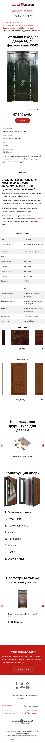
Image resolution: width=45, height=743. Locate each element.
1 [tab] (17, 459)
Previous (2, 445)
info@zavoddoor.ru (30, 713)
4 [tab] (27, 459)
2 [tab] (21, 459)
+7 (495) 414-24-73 (22, 16)
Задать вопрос (23, 669)
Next (43, 445)
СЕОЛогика (14, 739)
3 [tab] (24, 459)
